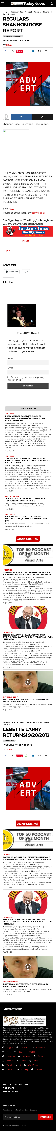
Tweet (25, 241)
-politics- (10, 414)
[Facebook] (6, 51)
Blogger (9, 1047)
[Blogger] (3, 1047)
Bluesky (24, 1069)
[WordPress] (24, 1065)
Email (10, 368)
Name (10, 358)
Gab (20, 1052)
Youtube (10, 1069)
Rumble (9, 1060)
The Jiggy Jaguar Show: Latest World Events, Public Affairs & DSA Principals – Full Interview (27, 460)
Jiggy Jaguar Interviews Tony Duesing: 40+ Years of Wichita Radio (26, 499)
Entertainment (13, 496)
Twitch (9, 1065)
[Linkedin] (32, 51)
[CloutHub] (17, 1047)
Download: (38, 213)
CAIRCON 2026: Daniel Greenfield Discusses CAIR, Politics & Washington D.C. (26, 519)
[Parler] (34, 1056)
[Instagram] (3, 1056)
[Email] (39, 51)
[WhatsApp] (26, 51)
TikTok (23, 1060)
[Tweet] (42, 117)
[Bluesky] (18, 1069)
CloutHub (25, 1047)
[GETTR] (26, 1051)
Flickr (8, 1052)
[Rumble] (3, 1060)
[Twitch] (3, 1065)
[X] (12, 51)
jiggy (9, 45)
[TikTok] (17, 1060)
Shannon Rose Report (21, 12)
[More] (46, 51)
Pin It (7, 251)
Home (6, 12)
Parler (40, 1056)
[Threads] (32, 1069)
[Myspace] (19, 1056)
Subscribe (45, 1117)
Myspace (27, 1056)
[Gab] (15, 1051)
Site (11, 209)
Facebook (40, 1047)
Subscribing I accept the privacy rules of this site (26, 378)
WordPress (33, 1065)
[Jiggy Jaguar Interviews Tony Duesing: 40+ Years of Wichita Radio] (28, 682)
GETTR (32, 1052)
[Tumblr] (30, 1060)
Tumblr (36, 1060)
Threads (39, 1069)
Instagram (10, 1056)
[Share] (21, 117)
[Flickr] (3, 1051)
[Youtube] (3, 1069)
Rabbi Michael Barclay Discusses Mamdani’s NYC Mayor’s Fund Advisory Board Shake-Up (25, 418)
